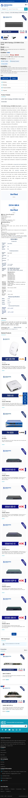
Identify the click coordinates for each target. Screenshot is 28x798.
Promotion (3, 649)
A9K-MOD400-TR (7, 705)
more (3, 370)
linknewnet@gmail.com (13, 329)
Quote (25, 397)
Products (7, 12)
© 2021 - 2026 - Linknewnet (6, 796)
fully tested (14, 236)
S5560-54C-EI (5, 549)
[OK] (25, 726)
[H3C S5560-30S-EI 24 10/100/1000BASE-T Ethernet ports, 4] (14, 497)
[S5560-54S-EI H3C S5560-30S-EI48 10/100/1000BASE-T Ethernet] (14, 460)
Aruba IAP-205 (6, 364)
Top (25, 403)
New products (3, 752)
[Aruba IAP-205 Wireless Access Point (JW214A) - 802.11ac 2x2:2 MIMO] (14, 349)
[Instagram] (20, 730)
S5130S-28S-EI (6, 623)
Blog (24, 789)
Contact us (3, 766)
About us (2, 764)
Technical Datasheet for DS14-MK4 (12, 643)
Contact (25, 400)
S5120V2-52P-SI (6, 586)
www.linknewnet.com (23, 796)
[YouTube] (10, 730)
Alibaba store (5, 780)
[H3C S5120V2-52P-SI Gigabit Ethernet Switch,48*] (14, 571)
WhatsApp (25, 394)
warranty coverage (19, 170)
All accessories (4, 757)
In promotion (3, 750)
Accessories (18, 789)
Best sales (3, 754)
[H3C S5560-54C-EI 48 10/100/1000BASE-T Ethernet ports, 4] (14, 534)
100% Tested (5, 61)
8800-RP (5, 673)
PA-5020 (4, 438)
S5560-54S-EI (5, 475)
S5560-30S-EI (5, 512)
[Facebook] (2, 730)
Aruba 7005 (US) (6, 401)
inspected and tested (19, 164)
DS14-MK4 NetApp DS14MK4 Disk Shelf (18, 12)
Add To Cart (5, 78)
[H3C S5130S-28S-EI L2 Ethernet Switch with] (14, 608)
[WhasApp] (17, 730)
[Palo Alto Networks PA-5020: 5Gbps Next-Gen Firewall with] (14, 423)
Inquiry (14, 78)
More (14, 634)
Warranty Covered (15, 61)
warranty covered (23, 236)
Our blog (2, 762)
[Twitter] (6, 730)
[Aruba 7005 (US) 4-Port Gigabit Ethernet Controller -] (14, 386)
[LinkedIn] (13, 730)
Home (2, 12)
